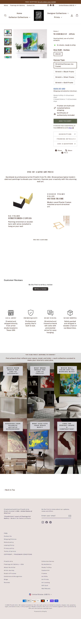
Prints (57, 17)
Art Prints (45, 579)
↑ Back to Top (9, 490)
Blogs (6, 579)
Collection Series (48, 561)
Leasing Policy (9, 545)
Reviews (7, 582)
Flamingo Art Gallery (17, 5)
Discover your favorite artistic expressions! (13, 426)
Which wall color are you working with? (67, 369)
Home (19, 13)
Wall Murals (46, 588)
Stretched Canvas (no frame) (64, 65)
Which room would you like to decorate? (13, 370)
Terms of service (10, 551)
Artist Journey (9, 570)
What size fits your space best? (40, 425)
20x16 (58, 54)
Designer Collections (57, 13)
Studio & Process (10, 573)
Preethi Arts (8, 561)
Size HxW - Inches (62, 50)
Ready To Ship (46, 567)
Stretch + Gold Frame (64, 83)
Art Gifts (45, 576)
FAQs (6, 533)
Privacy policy (9, 548)
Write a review (40, 289)
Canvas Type (59, 60)
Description (65, 134)
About (6, 5)
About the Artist (9, 567)
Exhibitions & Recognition (13, 576)
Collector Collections (19, 17)
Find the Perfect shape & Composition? (67, 426)
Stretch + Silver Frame (64, 77)
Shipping (57, 91)
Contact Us (31, 5)
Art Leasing (46, 582)
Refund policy (9, 542)
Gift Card (45, 585)
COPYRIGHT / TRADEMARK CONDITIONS (18, 554)
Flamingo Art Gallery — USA (14, 564)
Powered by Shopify (40, 611)
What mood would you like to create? (40, 370)
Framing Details (65, 139)
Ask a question (65, 143)
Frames (44, 573)
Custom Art (46, 570)
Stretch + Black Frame (64, 72)
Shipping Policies (10, 539)
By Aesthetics (46, 564)
